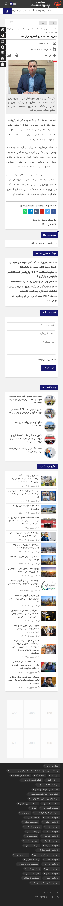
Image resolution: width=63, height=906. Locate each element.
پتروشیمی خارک (31, 840)
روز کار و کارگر (53, 780)
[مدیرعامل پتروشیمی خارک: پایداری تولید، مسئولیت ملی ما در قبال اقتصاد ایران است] (31, 682)
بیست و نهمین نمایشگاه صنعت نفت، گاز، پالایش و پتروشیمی (38, 771)
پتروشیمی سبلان (32, 845)
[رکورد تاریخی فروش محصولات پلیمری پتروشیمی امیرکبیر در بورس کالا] (31, 600)
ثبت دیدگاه (48, 368)
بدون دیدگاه (47, 224)
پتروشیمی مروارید (51, 864)
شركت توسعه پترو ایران (32, 780)
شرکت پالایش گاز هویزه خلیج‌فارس (44, 798)
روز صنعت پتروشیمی (21, 775)
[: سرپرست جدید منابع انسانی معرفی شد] (9, 55)
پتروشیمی (25, 812)
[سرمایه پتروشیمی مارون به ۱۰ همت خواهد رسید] (31, 560)
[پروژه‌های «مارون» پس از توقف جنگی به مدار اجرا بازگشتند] (31, 548)
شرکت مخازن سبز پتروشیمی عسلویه (44, 794)
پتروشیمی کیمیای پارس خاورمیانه (45, 882)
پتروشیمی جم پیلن (51, 840)
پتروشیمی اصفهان (51, 822)
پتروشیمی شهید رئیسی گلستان (46, 854)
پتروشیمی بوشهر (52, 831)
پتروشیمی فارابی (52, 859)
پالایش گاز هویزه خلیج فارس (47, 812)
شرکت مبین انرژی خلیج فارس (46, 789)
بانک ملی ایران (52, 766)
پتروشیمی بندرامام (33, 826)
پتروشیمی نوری (52, 868)
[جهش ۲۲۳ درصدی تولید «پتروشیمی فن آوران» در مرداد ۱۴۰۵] (31, 572)
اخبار (43, 23)
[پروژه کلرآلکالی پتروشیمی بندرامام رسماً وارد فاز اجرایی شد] (31, 452)
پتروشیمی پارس (52, 873)
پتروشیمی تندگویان (50, 836)
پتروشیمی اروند (33, 817)
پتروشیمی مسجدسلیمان (28, 864)
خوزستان (54, 775)
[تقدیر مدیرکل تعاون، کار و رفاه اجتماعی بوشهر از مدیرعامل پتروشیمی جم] (31, 630)
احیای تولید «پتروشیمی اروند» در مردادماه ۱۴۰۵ (32, 282)
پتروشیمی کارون (52, 878)
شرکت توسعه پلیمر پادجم (48, 784)
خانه (52, 23)
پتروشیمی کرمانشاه (31, 878)
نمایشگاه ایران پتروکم (28, 803)
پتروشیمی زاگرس (51, 845)
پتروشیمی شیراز (21, 854)
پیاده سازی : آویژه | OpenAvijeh (46, 896)
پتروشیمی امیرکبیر (31, 822)
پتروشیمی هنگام (33, 868)
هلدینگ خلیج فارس (50, 808)
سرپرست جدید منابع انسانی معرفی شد (39, 36)
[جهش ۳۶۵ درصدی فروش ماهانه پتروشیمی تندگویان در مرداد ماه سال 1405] (31, 585)
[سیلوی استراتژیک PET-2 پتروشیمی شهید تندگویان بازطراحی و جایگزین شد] (31, 413)
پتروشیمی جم (31, 836)
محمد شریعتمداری (51, 803)
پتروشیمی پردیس (32, 873)
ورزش (33, 808)
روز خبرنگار (40, 775)
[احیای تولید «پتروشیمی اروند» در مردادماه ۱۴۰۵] (31, 426)
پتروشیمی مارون (32, 859)
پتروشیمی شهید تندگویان (48, 850)
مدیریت (36, 220)
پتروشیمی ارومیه (51, 817)
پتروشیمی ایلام (52, 826)
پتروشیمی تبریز (33, 831)
